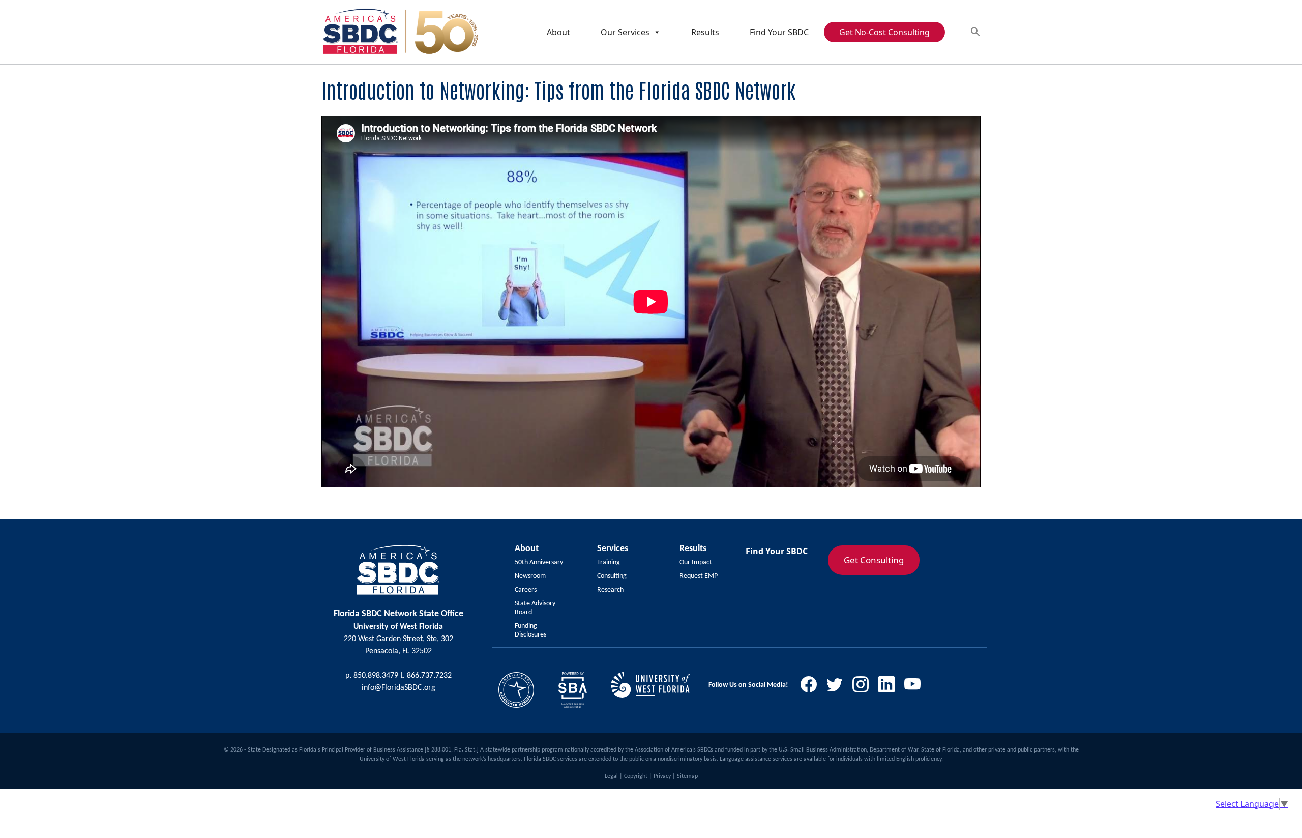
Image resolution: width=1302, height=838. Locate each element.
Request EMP (698, 576)
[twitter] (838, 687)
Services (612, 549)
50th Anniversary (539, 562)
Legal (611, 776)
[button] (975, 32)
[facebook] (812, 687)
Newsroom (530, 576)
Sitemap (687, 776)
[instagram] (864, 687)
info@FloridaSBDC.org (398, 688)
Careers (526, 590)
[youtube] (916, 687)
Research (610, 590)
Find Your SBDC (779, 32)
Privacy (662, 776)
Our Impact (695, 562)
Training (608, 562)
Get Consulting (874, 560)
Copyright (635, 776)
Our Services (625, 32)
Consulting (612, 576)
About (558, 32)
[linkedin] (890, 687)
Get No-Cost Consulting (884, 32)
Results (705, 32)
